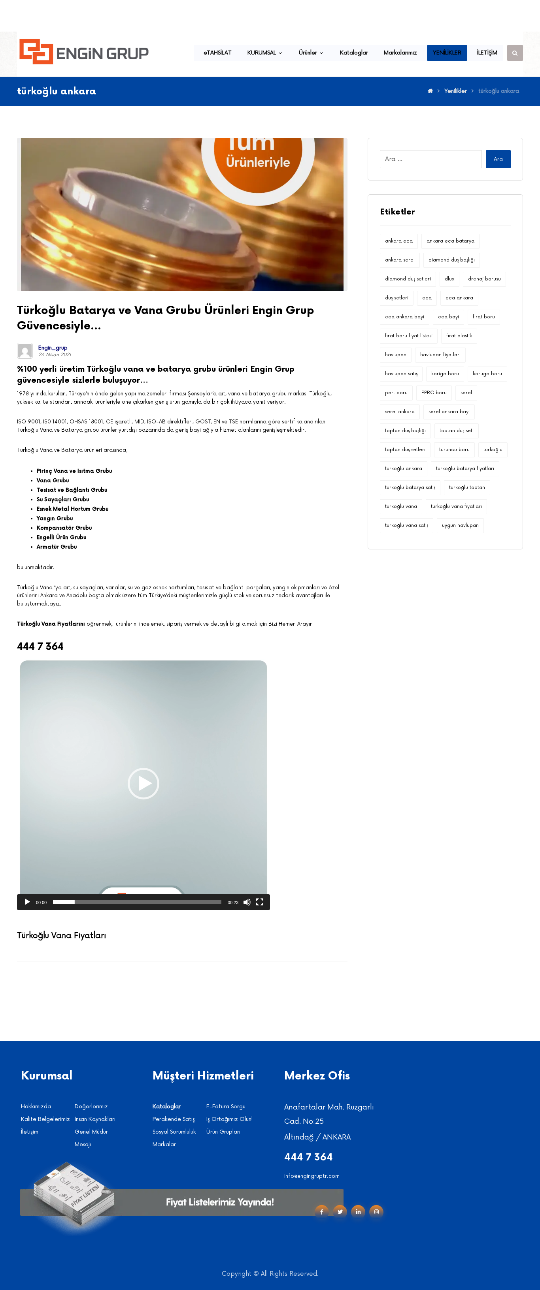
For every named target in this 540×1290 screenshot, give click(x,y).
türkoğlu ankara (403, 469)
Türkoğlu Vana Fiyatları (61, 935)
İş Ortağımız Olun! (229, 1119)
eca (427, 298)
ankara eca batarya (450, 241)
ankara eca (399, 241)
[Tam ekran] (260, 902)
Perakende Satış (174, 1119)
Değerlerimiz (91, 1106)
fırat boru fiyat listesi (408, 336)
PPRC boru (434, 393)
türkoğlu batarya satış (410, 488)
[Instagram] (376, 1212)
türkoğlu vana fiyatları (456, 507)
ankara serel (400, 260)
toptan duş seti (457, 431)
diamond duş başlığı (452, 260)
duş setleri (396, 298)
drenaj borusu (484, 279)
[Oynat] (27, 902)
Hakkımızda (36, 1106)
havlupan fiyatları (440, 355)
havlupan (395, 355)
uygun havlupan (460, 525)
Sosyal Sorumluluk (174, 1131)
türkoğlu (492, 450)
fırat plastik (459, 336)
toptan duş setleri (405, 450)
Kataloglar (167, 1106)
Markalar (164, 1144)
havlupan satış (401, 374)
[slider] (137, 902)
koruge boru (487, 374)
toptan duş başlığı (405, 431)
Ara (498, 159)
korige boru (445, 374)
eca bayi (448, 317)
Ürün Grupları (223, 1131)
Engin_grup (53, 348)
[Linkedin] (358, 1212)
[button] (143, 783)
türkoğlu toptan (467, 488)
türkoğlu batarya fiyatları (465, 469)
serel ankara (400, 412)
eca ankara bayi (404, 317)
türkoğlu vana (401, 507)
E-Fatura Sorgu (225, 1106)
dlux (449, 279)
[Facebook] (322, 1212)
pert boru (396, 393)
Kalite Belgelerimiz (45, 1119)
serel (466, 393)
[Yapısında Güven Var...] (84, 51)
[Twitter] (340, 1212)
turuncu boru (454, 450)
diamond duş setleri (408, 279)
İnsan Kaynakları (95, 1119)
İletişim (29, 1131)
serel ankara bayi (449, 412)
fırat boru (484, 317)
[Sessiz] (247, 902)
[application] (143, 783)
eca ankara (459, 298)
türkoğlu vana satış (406, 525)
